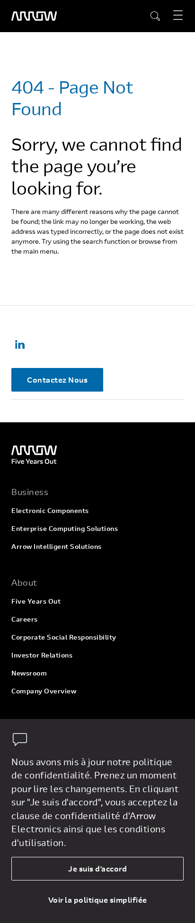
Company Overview (43, 690)
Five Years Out (36, 601)
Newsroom (29, 672)
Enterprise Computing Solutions (64, 528)
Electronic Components (50, 510)
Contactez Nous (57, 380)
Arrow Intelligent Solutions (56, 546)
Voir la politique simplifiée (97, 900)
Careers (24, 619)
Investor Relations (41, 654)
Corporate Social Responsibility (63, 636)
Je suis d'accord (97, 868)
